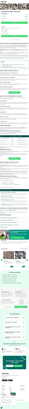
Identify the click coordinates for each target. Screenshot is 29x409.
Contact (3, 392)
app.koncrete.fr (7, 212)
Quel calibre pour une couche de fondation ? (7, 220)
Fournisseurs (3, 388)
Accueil (3, 387)
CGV (20, 387)
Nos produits (11, 387)
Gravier (11, 390)
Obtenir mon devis (14, 22)
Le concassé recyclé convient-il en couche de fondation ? (9, 222)
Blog (2, 391)
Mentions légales (22, 388)
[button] (27, 2)
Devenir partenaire (7, 306)
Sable (10, 389)
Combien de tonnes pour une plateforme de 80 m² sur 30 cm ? (9, 224)
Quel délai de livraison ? (4, 227)
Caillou (10, 391)
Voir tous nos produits (23, 248)
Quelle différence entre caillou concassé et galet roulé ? (9, 217)
